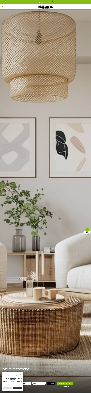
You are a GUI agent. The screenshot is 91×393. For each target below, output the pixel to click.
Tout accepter (17, 388)
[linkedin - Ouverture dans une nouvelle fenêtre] (42, 2)
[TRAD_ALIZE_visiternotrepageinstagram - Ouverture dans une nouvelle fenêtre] (44, 2)
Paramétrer (7, 388)
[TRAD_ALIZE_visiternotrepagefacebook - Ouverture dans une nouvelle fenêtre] (39, 2)
